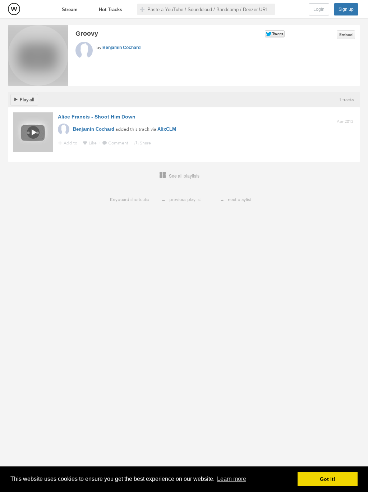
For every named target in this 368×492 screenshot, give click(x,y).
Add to (71, 143)
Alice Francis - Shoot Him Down (96, 117)
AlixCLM (166, 129)
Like (93, 143)
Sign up (346, 9)
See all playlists (184, 176)
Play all (27, 100)
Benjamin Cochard (121, 47)
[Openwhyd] (14, 9)
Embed (346, 34)
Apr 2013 (345, 121)
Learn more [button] (231, 479)
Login (319, 9)
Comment (118, 143)
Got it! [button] (327, 479)
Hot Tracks (110, 9)
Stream (70, 9)
